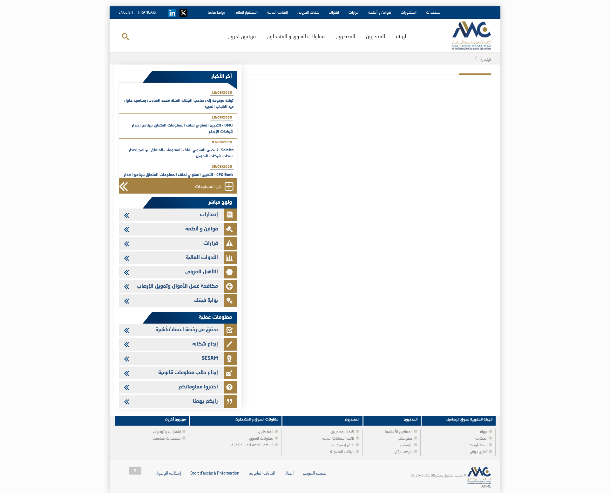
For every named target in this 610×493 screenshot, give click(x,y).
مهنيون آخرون (241, 36)
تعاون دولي (478, 452)
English (126, 13)
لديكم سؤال (403, 452)
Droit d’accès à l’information (214, 473)
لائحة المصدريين (342, 432)
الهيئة (402, 36)
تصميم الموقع (315, 473)
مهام (483, 432)
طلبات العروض (308, 13)
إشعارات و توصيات (167, 432)
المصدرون (345, 36)
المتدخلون (265, 432)
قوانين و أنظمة (379, 13)
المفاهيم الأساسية (398, 432)
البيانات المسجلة (342, 452)
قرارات (354, 13)
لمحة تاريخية (478, 445)
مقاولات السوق (261, 439)
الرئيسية (485, 60)
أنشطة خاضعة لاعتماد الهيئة (252, 445)
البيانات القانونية (262, 473)
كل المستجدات (208, 186)
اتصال (289, 473)
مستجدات (433, 13)
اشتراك (334, 13)
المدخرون (375, 36)
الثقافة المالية (277, 13)
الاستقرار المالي (246, 13)
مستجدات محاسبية (166, 439)
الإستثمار (406, 445)
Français (147, 13)
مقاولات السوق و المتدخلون (296, 36)
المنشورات (409, 13)
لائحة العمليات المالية (338, 439)
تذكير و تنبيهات (343, 445)
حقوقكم (405, 439)
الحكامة (481, 439)
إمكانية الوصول (168, 473)
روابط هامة (216, 13)
